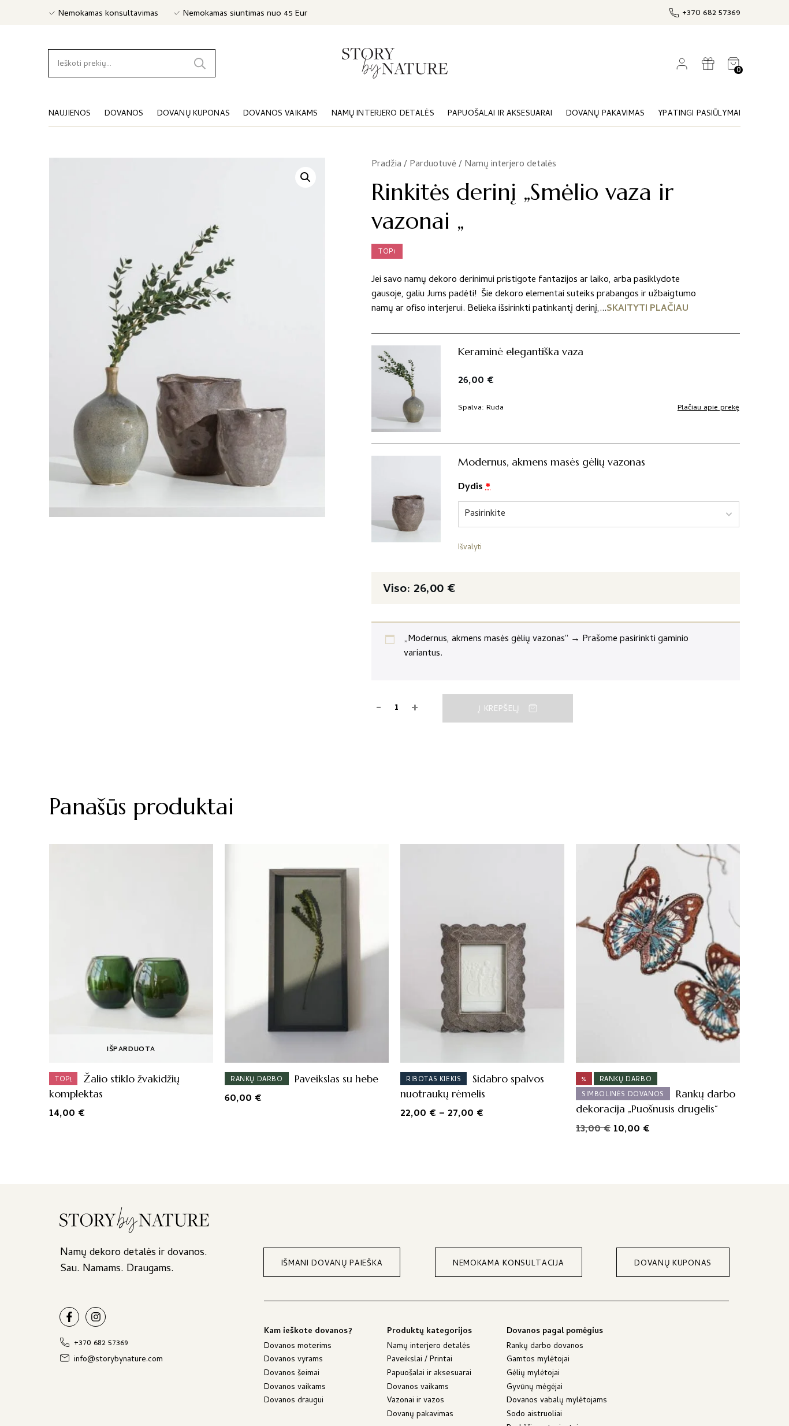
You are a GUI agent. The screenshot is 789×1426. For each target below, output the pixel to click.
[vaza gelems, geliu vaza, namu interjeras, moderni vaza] (406, 388)
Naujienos (70, 114)
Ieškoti (200, 63)
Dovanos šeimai (291, 1374)
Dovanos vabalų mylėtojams (557, 1401)
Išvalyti (470, 548)
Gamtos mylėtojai (538, 1360)
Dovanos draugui (293, 1401)
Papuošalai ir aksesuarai (429, 1374)
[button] (305, 177)
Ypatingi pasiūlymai (699, 114)
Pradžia (386, 164)
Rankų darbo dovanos (545, 1347)
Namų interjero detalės (510, 165)
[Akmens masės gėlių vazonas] (406, 499)
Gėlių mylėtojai (533, 1374)
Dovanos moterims (298, 1347)
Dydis (474, 487)
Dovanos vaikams (295, 1388)
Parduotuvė (433, 164)
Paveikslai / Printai (419, 1360)
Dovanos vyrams (293, 1360)
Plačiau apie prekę (708, 408)
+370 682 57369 (711, 13)
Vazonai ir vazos (415, 1401)
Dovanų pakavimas (420, 1415)
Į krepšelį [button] (303, 1050)
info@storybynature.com (118, 1360)
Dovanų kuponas (193, 114)
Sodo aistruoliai (534, 1415)
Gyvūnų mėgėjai (535, 1388)
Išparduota (131, 1050)
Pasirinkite (479, 1050)
